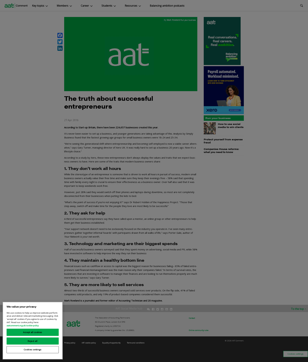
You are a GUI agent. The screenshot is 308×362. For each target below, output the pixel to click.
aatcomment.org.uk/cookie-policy (23, 325)
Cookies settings (33, 349)
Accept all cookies (32, 332)
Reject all (33, 340)
